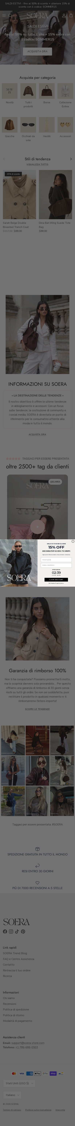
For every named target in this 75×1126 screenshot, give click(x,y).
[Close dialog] (73, 541)
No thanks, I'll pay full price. (56, 583)
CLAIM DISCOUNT (56, 580)
